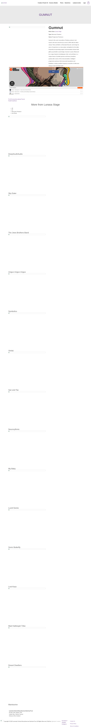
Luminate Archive (77, 3)
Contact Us (72, 721)
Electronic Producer (16, 111)
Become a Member (53, 3)
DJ (12, 110)
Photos (61, 3)
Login (84, 3)
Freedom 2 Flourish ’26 (43, 3)
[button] (54, 71)
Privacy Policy (73, 723)
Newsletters (67, 3)
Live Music (14, 113)
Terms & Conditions (74, 726)
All (12, 108)
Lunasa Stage (58, 31)
